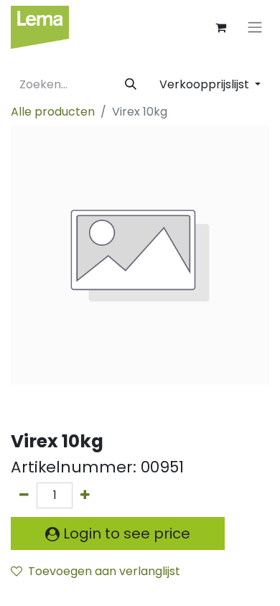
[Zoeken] (130, 85)
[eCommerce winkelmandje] (220, 27)
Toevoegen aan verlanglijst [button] (104, 571)
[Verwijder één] (24, 495)
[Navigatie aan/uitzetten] (255, 27)
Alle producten (53, 111)
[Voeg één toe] (85, 495)
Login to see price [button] (125, 533)
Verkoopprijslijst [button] (205, 84)
